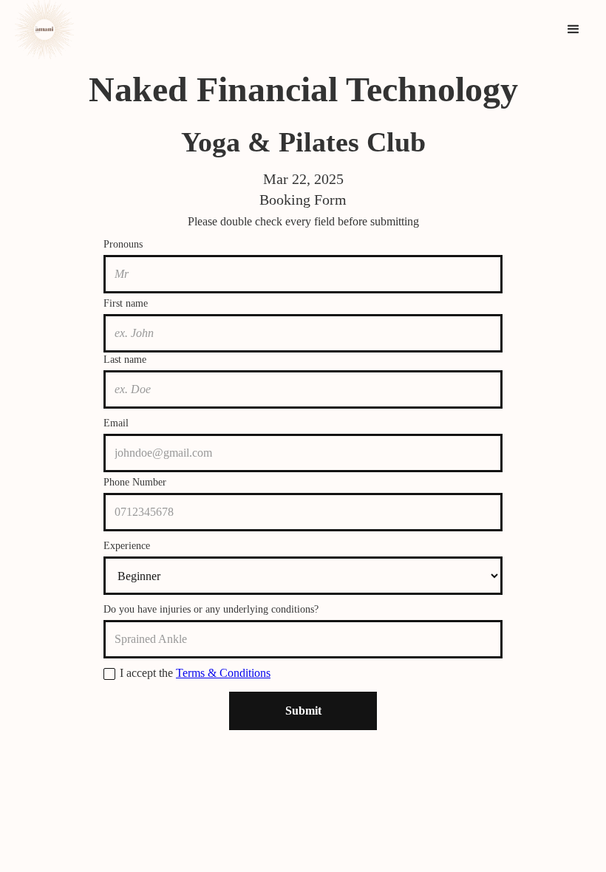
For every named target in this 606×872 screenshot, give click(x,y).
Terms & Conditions (223, 673)
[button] (573, 29)
